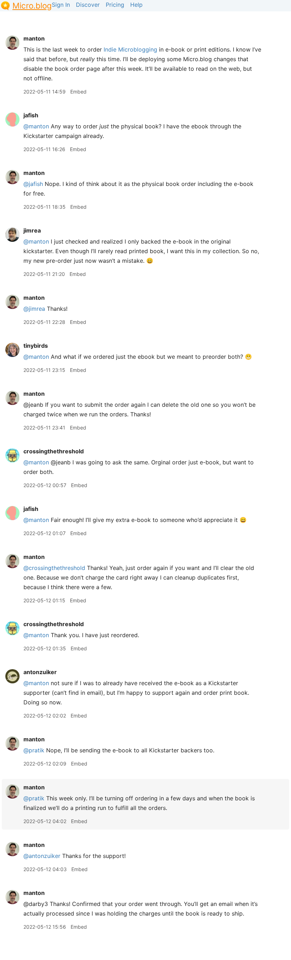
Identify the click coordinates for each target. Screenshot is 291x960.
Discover (88, 4)
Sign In (61, 4)
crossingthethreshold (53, 451)
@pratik (33, 750)
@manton (36, 126)
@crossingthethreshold (54, 567)
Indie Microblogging (130, 49)
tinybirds (35, 345)
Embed (78, 92)
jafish (30, 115)
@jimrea (34, 308)
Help (136, 4)
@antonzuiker (41, 855)
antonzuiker (40, 672)
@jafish (33, 183)
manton (34, 38)
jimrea (32, 230)
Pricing (115, 4)
